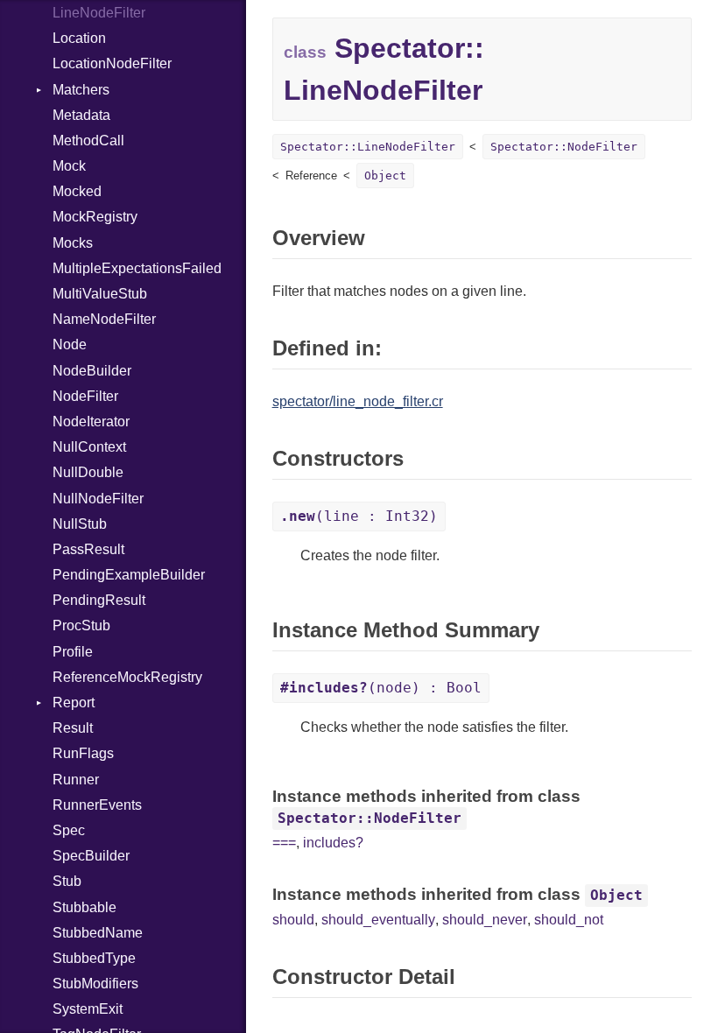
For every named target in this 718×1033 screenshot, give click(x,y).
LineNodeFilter (99, 12)
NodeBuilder (92, 370)
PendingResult (99, 600)
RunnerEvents (97, 805)
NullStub (80, 523)
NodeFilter (85, 396)
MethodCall (88, 140)
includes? (333, 842)
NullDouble (88, 472)
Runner (76, 779)
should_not (568, 919)
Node (70, 344)
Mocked (77, 191)
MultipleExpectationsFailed (137, 268)
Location (79, 38)
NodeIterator (91, 421)
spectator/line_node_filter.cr (357, 401)
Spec (69, 830)
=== (284, 842)
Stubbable (84, 907)
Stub (67, 881)
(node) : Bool (381, 687)
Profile (73, 651)
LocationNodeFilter (112, 63)
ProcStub (81, 625)
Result (73, 727)
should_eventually (378, 919)
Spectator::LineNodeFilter (367, 146)
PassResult (88, 549)
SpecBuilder (91, 855)
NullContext (89, 446)
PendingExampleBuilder (129, 574)
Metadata (81, 115)
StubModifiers (95, 983)
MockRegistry (95, 216)
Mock (69, 165)
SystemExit (88, 1008)
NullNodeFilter (98, 498)
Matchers (81, 89)
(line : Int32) (359, 516)
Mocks (73, 242)
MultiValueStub (100, 293)
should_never (484, 919)
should (293, 919)
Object (385, 175)
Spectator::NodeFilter (563, 146)
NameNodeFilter (104, 319)
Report (74, 702)
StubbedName (98, 932)
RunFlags (83, 753)
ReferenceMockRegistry (127, 677)
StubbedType (94, 958)
